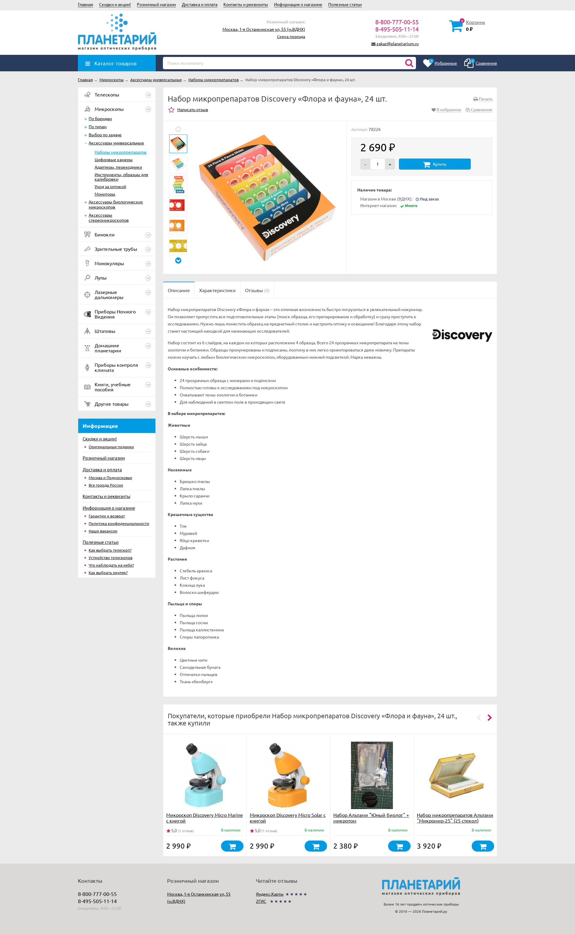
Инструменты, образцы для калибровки (121, 177)
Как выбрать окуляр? (108, 572)
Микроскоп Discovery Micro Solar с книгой (288, 817)
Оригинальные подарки (111, 446)
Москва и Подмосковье (110, 477)
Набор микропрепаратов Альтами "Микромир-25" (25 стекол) (455, 817)
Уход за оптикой (110, 186)
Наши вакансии (103, 530)
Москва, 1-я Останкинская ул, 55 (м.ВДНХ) (264, 29)
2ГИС (261, 901)
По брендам (100, 118)
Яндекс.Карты (270, 894)
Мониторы (105, 194)
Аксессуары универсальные (116, 142)
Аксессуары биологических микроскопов (116, 204)
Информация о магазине (298, 4)
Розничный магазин (156, 4)
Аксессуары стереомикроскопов (109, 217)
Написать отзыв (192, 109)
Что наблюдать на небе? (111, 565)
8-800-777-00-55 (397, 21)
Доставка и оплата (199, 4)
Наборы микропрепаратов (120, 152)
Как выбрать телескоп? (110, 550)
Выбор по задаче (105, 134)
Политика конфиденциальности (119, 523)
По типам (98, 126)
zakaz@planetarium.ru (397, 43)
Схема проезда (291, 36)
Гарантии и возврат (107, 515)
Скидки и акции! (115, 4)
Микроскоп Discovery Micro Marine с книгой (204, 817)
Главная (85, 4)
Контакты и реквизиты (245, 4)
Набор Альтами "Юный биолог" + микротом (371, 817)
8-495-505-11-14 (397, 29)
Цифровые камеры (114, 159)
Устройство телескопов (110, 557)
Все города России (106, 485)
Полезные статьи (345, 4)
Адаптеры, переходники (118, 167)
